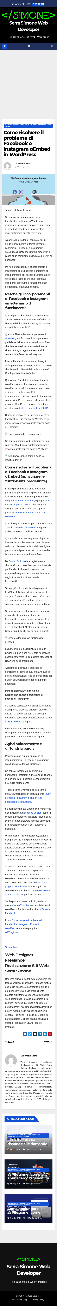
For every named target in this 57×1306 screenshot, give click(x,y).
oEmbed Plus (14, 721)
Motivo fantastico (26, 527)
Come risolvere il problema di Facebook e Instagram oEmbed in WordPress (23, 924)
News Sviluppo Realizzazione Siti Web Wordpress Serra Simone (28, 125)
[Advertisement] (28, 80)
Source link (11, 947)
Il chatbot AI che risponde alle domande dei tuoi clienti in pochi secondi (27, 1145)
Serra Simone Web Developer (28, 1296)
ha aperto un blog (32, 813)
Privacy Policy (38, 1300)
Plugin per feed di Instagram (19, 500)
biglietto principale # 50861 (33, 408)
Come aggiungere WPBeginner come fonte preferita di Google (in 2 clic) (23, 1214)
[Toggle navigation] (29, 46)
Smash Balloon (17, 561)
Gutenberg (10, 338)
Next (11, 1041)
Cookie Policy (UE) (19, 1300)
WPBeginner (11, 932)
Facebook (10, 913)
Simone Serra (24, 163)
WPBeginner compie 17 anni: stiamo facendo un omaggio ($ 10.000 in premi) (28, 1180)
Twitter (45, 909)
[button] (52, 46)
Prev (46, 1041)
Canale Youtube (20, 905)
